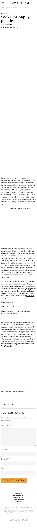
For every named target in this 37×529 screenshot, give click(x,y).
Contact (18, 502)
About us (18, 494)
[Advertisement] (18, 228)
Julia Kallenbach (6, 24)
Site (3, 468)
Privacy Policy (18, 496)
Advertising (18, 498)
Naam (5, 449)
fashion (8, 7)
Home (2, 7)
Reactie (5, 425)
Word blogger (18, 500)
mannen (14, 391)
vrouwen (21, 391)
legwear (8, 391)
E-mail (5, 459)
